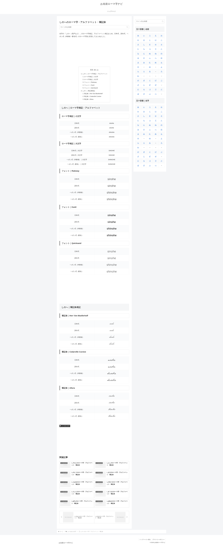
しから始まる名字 (65, 425)
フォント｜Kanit (89, 85)
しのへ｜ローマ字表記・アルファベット (94, 74)
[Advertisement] (94, 52)
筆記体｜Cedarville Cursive (92, 96)
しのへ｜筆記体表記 (88, 91)
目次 (91, 70)
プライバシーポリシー (158, 539)
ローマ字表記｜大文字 (91, 79)
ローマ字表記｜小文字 (91, 76)
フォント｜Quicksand (91, 88)
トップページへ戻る (145, 539)
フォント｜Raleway (90, 82)
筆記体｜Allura (88, 99)
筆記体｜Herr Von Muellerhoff (93, 93)
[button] (127, 27)
